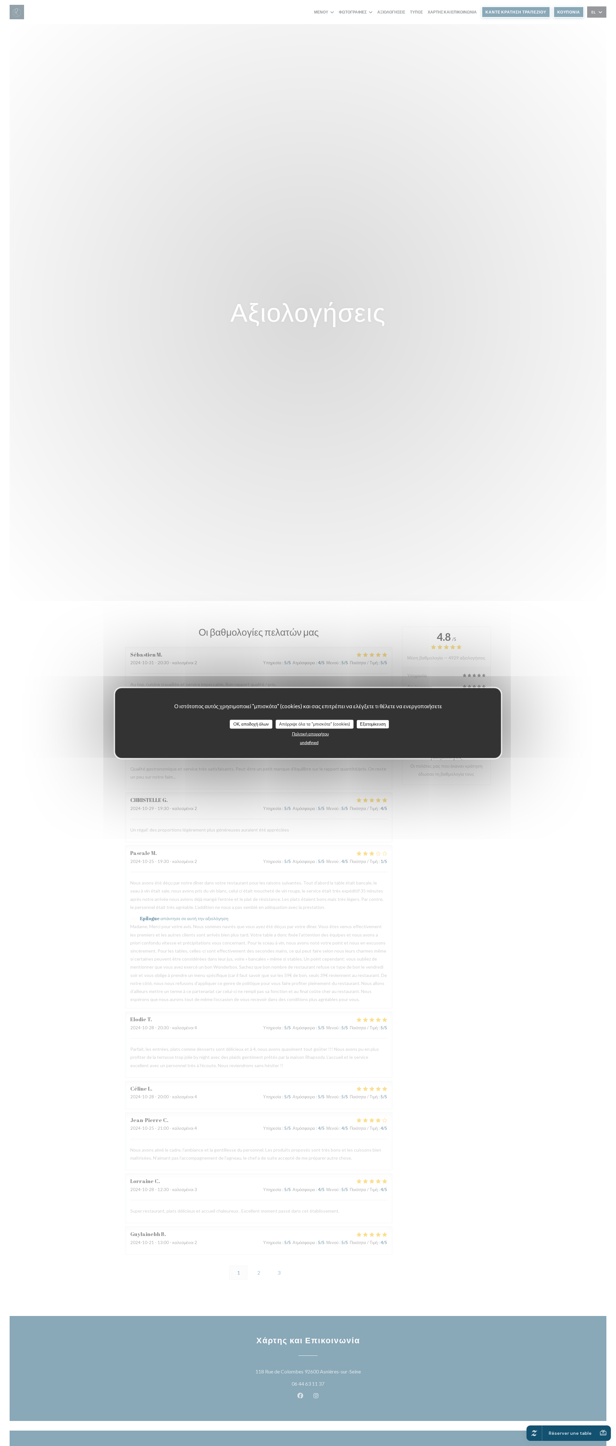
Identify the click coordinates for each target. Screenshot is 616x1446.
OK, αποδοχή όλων (251, 724)
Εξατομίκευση (373, 724)
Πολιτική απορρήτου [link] (310, 733)
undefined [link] (309, 742)
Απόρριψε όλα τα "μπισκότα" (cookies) (314, 724)
